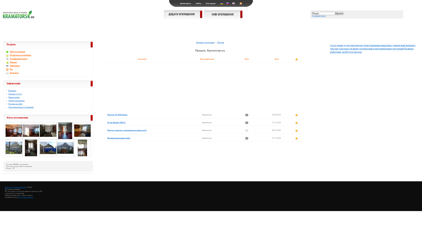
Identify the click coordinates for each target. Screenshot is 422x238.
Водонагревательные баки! (118, 138)
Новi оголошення (17, 52)
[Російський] (228, 3)
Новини (13, 62)
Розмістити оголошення (20, 55)
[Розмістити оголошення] (183, 17)
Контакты (12, 91)
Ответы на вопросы (16, 100)
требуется (348, 52)
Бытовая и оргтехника (205, 42)
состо (333, 45)
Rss (11, 69)
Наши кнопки (14, 97)
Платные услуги (15, 94)
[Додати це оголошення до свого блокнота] (296, 115)
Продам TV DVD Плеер (117, 115)
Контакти (14, 73)
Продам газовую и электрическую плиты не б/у (127, 130)
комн (340, 45)
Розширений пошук (319, 16)
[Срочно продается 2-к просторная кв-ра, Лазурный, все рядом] (31, 156)
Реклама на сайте (15, 104)
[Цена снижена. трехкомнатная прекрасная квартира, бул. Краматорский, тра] (48, 139)
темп (366, 45)
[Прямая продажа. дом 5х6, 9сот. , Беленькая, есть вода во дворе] (65, 156)
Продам (220, 42)
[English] (234, 3)
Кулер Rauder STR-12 (116, 122)
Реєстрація (210, 3)
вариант (410, 45)
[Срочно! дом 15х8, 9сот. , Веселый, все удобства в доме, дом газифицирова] (48, 156)
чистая (334, 48)
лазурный (398, 48)
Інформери (15, 66)
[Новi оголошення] (223, 17)
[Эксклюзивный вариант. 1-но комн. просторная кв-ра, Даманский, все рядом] (82, 139)
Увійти (198, 3)
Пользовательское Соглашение (21, 107)
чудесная (349, 45)
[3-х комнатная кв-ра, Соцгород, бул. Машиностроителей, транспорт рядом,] (13, 139)
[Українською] (222, 3)
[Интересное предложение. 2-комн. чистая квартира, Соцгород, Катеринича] (65, 139)
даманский (398, 45)
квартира (386, 45)
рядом (359, 45)
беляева (409, 48)
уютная (363, 48)
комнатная (385, 48)
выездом (373, 48)
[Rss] (240, 3)
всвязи (354, 48)
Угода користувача (25, 197)
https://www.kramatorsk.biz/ (15, 187)
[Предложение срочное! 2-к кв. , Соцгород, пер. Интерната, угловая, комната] (31, 139)
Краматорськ (185, 3)
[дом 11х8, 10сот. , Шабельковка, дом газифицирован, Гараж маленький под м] (13, 156)
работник (335, 52)
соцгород (344, 48)
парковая (375, 45)
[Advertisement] (211, 30)
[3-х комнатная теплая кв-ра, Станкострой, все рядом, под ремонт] (82, 156)
